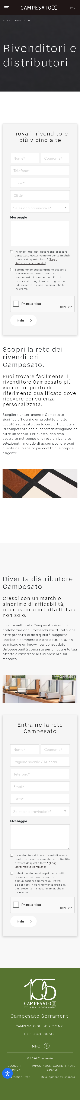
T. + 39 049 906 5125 (40, 1034)
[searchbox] (34, 208)
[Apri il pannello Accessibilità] (7, 1073)
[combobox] (40, 207)
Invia (20, 320)
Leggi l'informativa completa (36, 261)
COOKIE (12, 1065)
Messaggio (18, 217)
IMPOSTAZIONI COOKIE (48, 1065)
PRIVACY (14, 1069)
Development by (58, 1076)
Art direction (18, 1076)
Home (6, 20)
